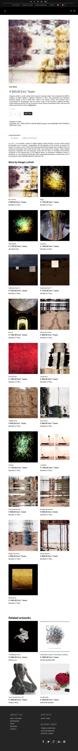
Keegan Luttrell (46, 123)
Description (14, 138)
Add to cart (28, 113)
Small (19, 125)
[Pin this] (64, 743)
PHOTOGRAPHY (64, 123)
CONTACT (52, 5)
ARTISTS (28, 123)
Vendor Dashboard (41, 5)
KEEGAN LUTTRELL (16, 122)
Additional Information (29, 138)
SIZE (15, 125)
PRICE (11, 125)
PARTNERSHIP (14, 721)
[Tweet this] (48, 743)
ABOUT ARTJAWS (16, 718)
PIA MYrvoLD (13, 660)
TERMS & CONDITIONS (48, 728)
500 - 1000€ (21, 123)
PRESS (12, 724)
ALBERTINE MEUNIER (47, 702)
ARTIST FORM (45, 718)
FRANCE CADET (14, 702)
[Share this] (43, 743)
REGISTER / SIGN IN (27, 5)
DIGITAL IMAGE (36, 123)
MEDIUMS (55, 123)
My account (16, 5)
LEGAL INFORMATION (47, 731)
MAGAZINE (13, 726)
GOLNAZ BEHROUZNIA (47, 660)
